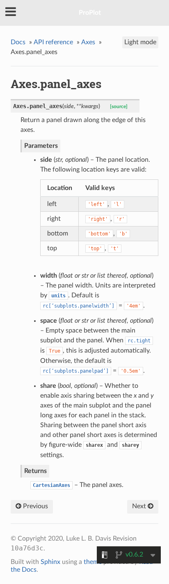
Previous (34, 506)
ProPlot (90, 12)
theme (93, 562)
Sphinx (50, 562)
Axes (88, 42)
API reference (53, 42)
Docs (18, 42)
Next (140, 506)
